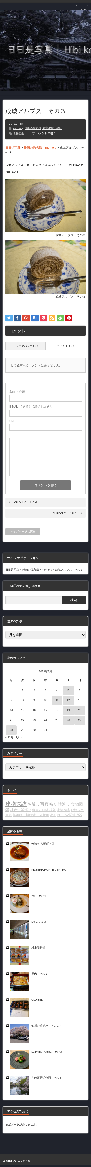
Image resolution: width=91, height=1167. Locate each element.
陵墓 (53, 815)
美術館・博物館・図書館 (31, 815)
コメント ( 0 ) (65, 345)
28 (11, 729)
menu (82, 9)
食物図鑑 (18, 133)
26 (68, 720)
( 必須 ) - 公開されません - (31, 406)
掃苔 (52, 810)
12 (68, 700)
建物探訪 (16, 804)
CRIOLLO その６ (25, 502)
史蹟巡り (62, 804)
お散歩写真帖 (40, 804)
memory (18, 128)
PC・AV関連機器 (69, 815)
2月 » (19, 737)
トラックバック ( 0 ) (25, 345)
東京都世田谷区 (52, 128)
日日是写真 (24, 1160)
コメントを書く (46, 133)
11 (57, 700)
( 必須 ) (18, 391)
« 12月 (9, 737)
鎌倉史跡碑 (40, 810)
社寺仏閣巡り (20, 810)
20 (79, 710)
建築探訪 (63, 810)
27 (79, 720)
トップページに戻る (22, 532)
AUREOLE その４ (64, 513)
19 (68, 710)
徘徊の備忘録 (33, 128)
